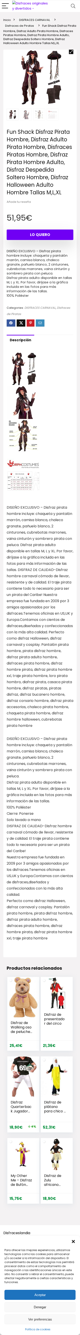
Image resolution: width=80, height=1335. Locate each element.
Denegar (40, 1307)
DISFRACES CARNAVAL (34, 20)
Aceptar (40, 1295)
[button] (73, 1241)
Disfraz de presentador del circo (54, 1019)
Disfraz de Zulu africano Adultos (52, 1182)
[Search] (73, 6)
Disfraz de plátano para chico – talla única (55, 1109)
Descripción (20, 340)
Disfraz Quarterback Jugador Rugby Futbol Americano (21, 1113)
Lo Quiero (40, 234)
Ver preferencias (40, 1319)
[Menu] (5, 6)
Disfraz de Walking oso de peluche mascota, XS (21, 1029)
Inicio (7, 20)
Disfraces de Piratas (19, 26)
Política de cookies (37, 1329)
